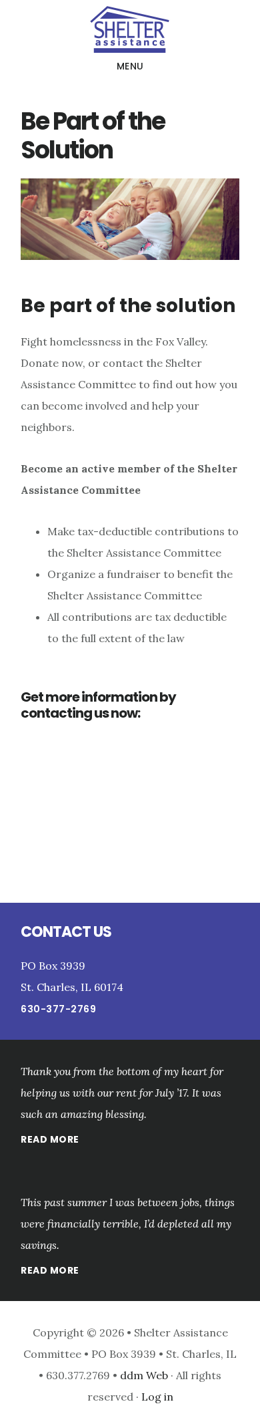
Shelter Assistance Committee (130, 29)
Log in (157, 1396)
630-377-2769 (58, 1009)
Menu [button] (130, 66)
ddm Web (145, 1375)
